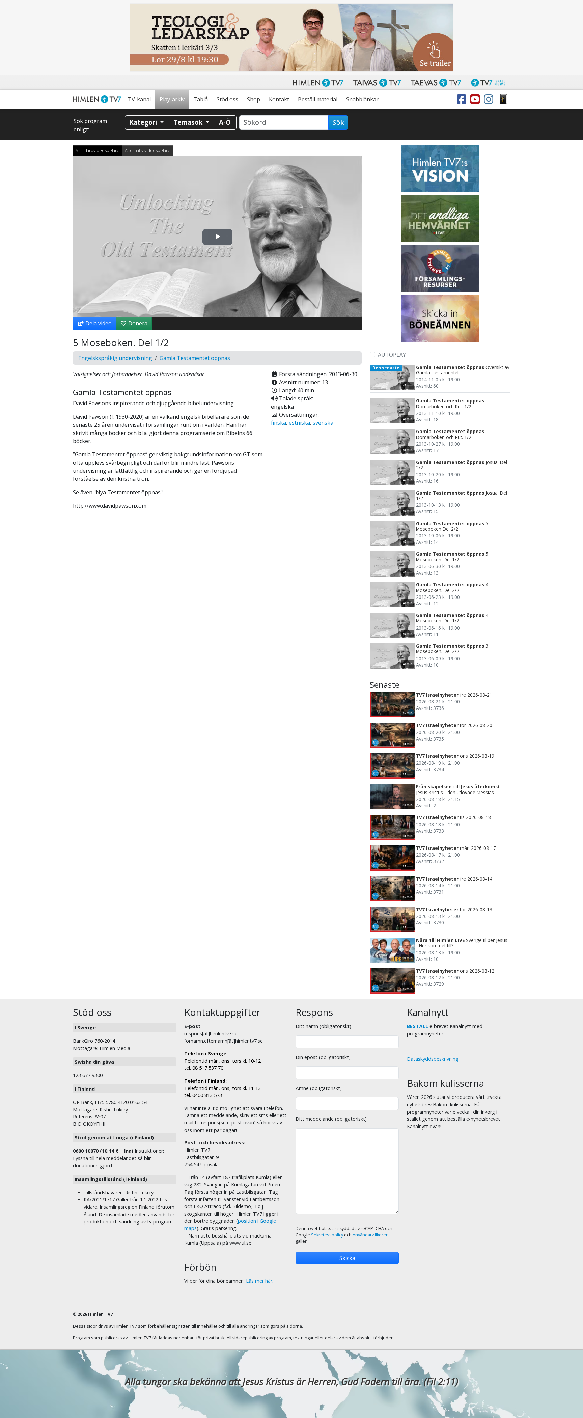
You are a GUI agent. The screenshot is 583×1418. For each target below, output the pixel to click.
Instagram (489, 99)
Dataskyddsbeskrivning (433, 1059)
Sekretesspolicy (327, 1235)
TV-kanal (139, 99)
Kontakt (279, 99)
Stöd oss (227, 99)
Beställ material (317, 99)
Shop (253, 99)
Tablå (200, 99)
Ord (503, 99)
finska (278, 422)
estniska (299, 422)
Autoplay (392, 354)
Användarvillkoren (371, 1235)
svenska (323, 422)
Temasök (188, 122)
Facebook (463, 99)
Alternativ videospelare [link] (147, 150)
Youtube (476, 99)
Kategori (144, 122)
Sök (338, 122)
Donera (137, 323)
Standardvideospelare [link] (97, 150)
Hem (98, 99)
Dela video (98, 323)
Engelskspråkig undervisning (115, 358)
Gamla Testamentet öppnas (195, 358)
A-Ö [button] (225, 122)
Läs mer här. (259, 1281)
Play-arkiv (172, 99)
